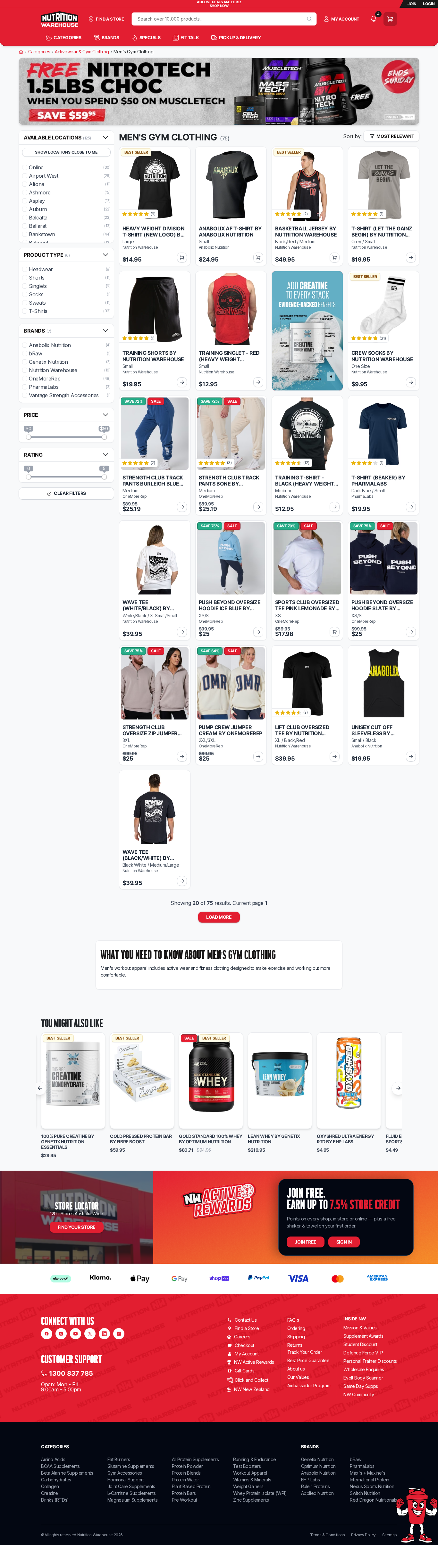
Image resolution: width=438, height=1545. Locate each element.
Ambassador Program (309, 1385)
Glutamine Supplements (130, 1466)
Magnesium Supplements (132, 1500)
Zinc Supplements (251, 1500)
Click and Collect (251, 1380)
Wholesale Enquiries (363, 1369)
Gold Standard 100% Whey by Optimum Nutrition (210, 1139)
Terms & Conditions (327, 1535)
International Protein (369, 1479)
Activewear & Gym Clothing (82, 51)
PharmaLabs (362, 1466)
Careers (242, 1336)
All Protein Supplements (195, 1459)
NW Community (358, 1394)
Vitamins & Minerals (252, 1479)
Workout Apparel (250, 1473)
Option (54, 1121)
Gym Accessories (124, 1473)
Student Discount (360, 1344)
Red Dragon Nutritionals (373, 1500)
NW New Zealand (251, 1389)
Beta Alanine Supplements (67, 1473)
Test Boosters (247, 1466)
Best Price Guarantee (308, 1360)
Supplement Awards (363, 1336)
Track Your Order (304, 1352)
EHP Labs (310, 1479)
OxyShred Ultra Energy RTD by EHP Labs (345, 1139)
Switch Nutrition (365, 1493)
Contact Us (246, 1320)
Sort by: (352, 136)
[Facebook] (46, 1333)
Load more (219, 917)
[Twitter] (90, 1333)
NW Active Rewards (254, 1362)
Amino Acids (53, 1459)
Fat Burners (118, 1459)
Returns (294, 1345)
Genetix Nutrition (317, 1459)
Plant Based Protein (191, 1486)
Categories (39, 51)
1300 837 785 (71, 1373)
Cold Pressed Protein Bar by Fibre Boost (141, 1139)
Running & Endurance (254, 1459)
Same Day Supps (360, 1386)
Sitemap (389, 1535)
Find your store (77, 1227)
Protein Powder (187, 1466)
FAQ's (293, 1320)
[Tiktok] (118, 1333)
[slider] (28, 437)
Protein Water (185, 1479)
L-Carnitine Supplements (131, 1493)
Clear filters (69, 493)
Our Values (298, 1377)
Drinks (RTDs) (55, 1500)
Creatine (49, 1493)
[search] (309, 19)
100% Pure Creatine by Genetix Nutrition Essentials (67, 1142)
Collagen (50, 1486)
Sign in (344, 1242)
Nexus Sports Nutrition (372, 1486)
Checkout (244, 1345)
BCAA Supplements (60, 1466)
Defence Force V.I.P (363, 1352)
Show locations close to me (66, 152)
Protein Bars (184, 1493)
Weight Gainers (248, 1486)
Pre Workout (184, 1500)
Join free (305, 1242)
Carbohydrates (56, 1479)
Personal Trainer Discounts (370, 1361)
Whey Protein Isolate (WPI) (260, 1493)
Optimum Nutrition (318, 1466)
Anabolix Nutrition (318, 1473)
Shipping (296, 1336)
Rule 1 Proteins (315, 1486)
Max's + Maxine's (367, 1473)
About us (296, 1368)
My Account (246, 1353)
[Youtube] (75, 1333)
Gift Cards (244, 1370)
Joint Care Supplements (131, 1486)
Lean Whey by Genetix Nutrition (274, 1139)
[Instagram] (61, 1333)
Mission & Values (360, 1327)
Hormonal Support (125, 1479)
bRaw (355, 1459)
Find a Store (247, 1328)
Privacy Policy (363, 1535)
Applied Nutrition (317, 1493)
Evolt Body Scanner (363, 1377)
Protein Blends (186, 1473)
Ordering (296, 1328)
